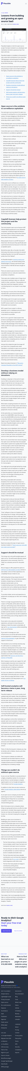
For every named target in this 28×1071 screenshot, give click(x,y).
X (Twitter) (18, 1011)
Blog (16, 996)
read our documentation (8, 638)
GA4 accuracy (4, 1047)
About (16, 1027)
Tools (16, 999)
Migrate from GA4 (6, 1038)
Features (3, 1008)
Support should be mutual (13, 90)
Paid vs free (4, 1049)
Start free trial (6, 931)
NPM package (5, 1067)
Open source (4, 1002)
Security (17, 1047)
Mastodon (18, 1016)
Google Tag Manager (7, 1061)
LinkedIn (17, 1019)
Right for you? (5, 1052)
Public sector (4, 1022)
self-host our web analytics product (10, 570)
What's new (18, 1002)
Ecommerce (4, 1011)
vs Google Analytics (6, 1035)
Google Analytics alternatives (12, 789)
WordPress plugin (6, 1058)
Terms (17, 1041)
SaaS (2, 1013)
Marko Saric (16, 24)
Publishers (4, 1016)
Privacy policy (18, 1035)
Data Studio (4, 1064)
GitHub (17, 1008)
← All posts (4, 12)
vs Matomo (4, 1041)
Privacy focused (5, 999)
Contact (17, 1032)
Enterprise (4, 1028)
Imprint (17, 1052)
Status (17, 1005)
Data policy (18, 1038)
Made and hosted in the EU (9, 985)
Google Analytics (18, 784)
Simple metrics (5, 994)
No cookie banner (6, 1005)
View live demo (18, 931)
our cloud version (12, 627)
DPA (16, 1044)
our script (15, 859)
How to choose (5, 1055)
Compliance (18, 1049)
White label (4, 1025)
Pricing (17, 1030)
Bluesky (17, 1013)
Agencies (3, 1019)
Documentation (19, 994)
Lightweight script (6, 996)
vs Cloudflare (4, 1044)
